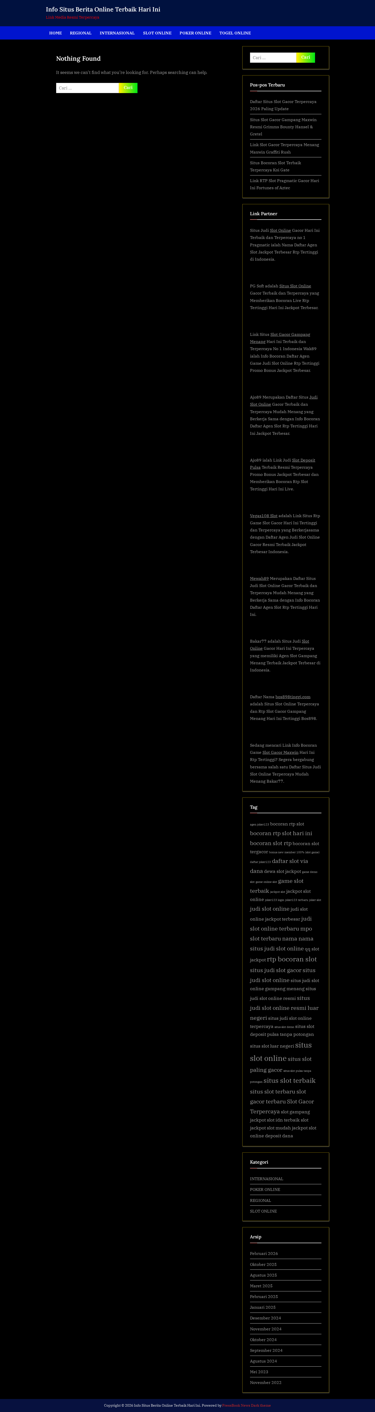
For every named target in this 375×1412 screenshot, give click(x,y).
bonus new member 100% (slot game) (294, 852)
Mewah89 (259, 578)
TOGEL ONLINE (235, 32)
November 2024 (266, 1328)
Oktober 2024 (263, 1339)
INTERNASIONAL (117, 32)
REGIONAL (81, 32)
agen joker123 (259, 824)
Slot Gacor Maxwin (280, 752)
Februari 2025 (264, 1296)
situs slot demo (284, 1027)
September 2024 (266, 1350)
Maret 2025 (261, 1285)
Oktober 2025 (263, 1264)
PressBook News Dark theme (246, 1405)
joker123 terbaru (296, 900)
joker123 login (274, 900)
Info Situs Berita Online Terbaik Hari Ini (103, 9)
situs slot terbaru (272, 1091)
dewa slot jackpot (282, 871)
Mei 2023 (259, 1371)
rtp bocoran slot (292, 959)
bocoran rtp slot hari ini (281, 833)
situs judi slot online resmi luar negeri (284, 1007)
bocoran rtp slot (287, 824)
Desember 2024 (265, 1317)
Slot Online (280, 230)
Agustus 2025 (263, 1275)
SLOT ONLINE (157, 32)
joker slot (315, 900)
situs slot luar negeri (272, 1046)
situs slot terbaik (290, 1080)
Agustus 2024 (263, 1361)
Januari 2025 (263, 1307)
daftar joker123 (260, 862)
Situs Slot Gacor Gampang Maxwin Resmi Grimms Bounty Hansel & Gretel (283, 127)
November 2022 (266, 1382)
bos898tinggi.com (293, 696)
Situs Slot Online (295, 285)
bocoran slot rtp (271, 843)
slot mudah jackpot (287, 1128)
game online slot (266, 882)
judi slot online (270, 908)
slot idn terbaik (283, 1120)
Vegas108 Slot (264, 515)
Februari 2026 (264, 1253)
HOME (55, 32)
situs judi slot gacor (276, 970)
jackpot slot (277, 892)
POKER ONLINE (195, 32)
